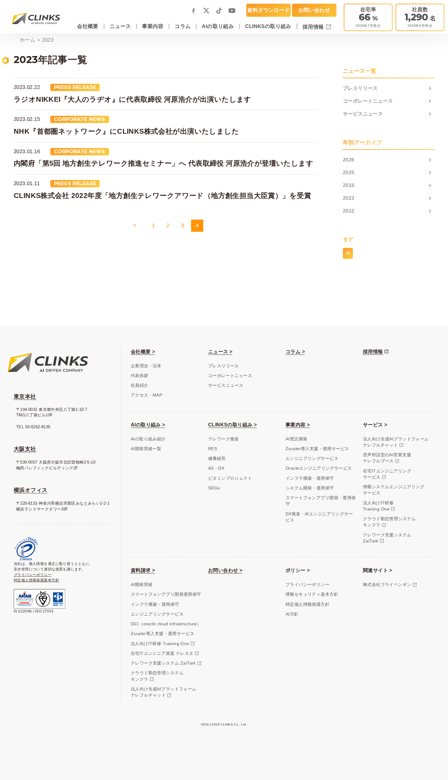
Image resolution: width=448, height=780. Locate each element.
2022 (348, 211)
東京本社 (25, 397)
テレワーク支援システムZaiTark (387, 538)
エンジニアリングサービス (312, 458)
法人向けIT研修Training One (378, 506)
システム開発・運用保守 (310, 488)
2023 (348, 198)
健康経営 (217, 458)
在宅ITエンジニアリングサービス (387, 474)
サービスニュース (363, 113)
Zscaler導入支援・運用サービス (317, 448)
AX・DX (216, 468)
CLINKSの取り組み (268, 26)
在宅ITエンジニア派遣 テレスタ (162, 653)
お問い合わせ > (225, 570)
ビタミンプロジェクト (230, 478)
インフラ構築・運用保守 (310, 478)
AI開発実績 (141, 584)
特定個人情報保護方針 (307, 604)
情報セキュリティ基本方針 (312, 594)
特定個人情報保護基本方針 (36, 580)
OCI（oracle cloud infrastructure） (166, 624)
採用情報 (314, 27)
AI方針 (292, 614)
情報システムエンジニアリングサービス (394, 490)
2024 (348, 185)
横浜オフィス (30, 490)
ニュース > (220, 351)
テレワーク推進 (223, 439)
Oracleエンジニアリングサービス (319, 468)
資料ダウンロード (268, 10)
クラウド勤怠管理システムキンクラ (389, 522)
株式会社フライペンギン (387, 584)
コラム (182, 26)
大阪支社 (25, 449)
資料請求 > (143, 570)
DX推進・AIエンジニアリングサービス (319, 517)
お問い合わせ (314, 10)
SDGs (214, 488)
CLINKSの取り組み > (232, 424)
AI (347, 253)
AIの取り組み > (148, 424)
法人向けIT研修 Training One (160, 643)
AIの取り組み (218, 26)
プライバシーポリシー (33, 575)
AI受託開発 (296, 439)
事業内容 (152, 26)
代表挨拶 (139, 375)
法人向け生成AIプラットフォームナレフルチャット (396, 442)
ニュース (120, 26)
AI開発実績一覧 (146, 448)
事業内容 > (298, 424)
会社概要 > (143, 351)
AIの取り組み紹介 (148, 439)
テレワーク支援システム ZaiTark (163, 663)
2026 (348, 159)
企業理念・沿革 (146, 366)
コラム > (295, 351)
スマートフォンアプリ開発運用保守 (166, 594)
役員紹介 (139, 385)
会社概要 (87, 26)
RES (212, 448)
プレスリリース (360, 88)
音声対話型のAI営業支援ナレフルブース (387, 458)
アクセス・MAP (146, 395)
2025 (348, 172)
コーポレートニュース (368, 101)
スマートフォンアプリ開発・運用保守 (321, 501)
